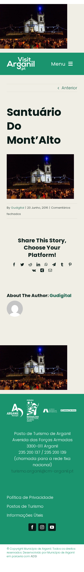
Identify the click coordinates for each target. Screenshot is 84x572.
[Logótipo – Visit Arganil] (20, 59)
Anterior (69, 88)
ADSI (34, 556)
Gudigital (17, 208)
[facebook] (32, 527)
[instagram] (42, 527)
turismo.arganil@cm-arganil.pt (42, 471)
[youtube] (52, 527)
